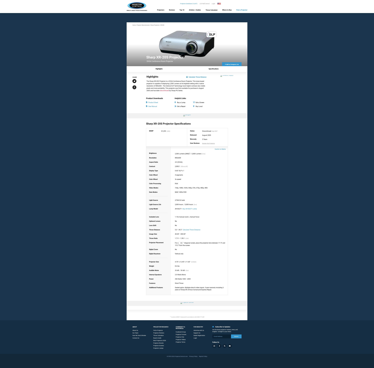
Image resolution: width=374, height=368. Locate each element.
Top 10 (182, 10)
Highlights (159, 69)
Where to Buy (227, 10)
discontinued (164, 91)
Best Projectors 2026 (159, 340)
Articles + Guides (195, 10)
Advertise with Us (199, 330)
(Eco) (203, 154)
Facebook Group (181, 332)
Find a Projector (241, 10)
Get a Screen (199, 102)
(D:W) (187, 238)
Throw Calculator (212, 10)
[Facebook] (219, 346)
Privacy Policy (193, 356)
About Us (135, 330)
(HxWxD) (193, 262)
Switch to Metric (220, 149)
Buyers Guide (157, 338)
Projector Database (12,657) (188, 3)
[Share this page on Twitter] (134, 81)
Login (213, 3)
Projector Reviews (158, 333)
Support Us (197, 333)
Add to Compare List (232, 64)
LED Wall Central (204, 3)
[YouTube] (230, 346)
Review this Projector (208, 143)
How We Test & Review (139, 335)
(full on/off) (184, 166)
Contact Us (135, 338)
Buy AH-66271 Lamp (190, 209)
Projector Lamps (158, 348)
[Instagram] (214, 346)
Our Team (135, 333)
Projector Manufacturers (143, 25)
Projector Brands (158, 343)
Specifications (214, 69)
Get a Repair (181, 106)
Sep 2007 (215, 131)
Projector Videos (181, 339)
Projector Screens (158, 345)
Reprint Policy (203, 356)
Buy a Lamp (181, 102)
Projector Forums (181, 334)
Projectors (160, 10)
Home (134, 25)
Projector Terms (180, 342)
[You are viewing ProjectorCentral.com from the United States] (220, 3)
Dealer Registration (199, 335)
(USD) (168, 131)
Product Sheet (153, 102)
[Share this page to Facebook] (134, 87)
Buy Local (198, 106)
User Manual (152, 106)
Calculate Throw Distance (197, 77)
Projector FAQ (180, 337)
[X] (225, 346)
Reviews (172, 10)
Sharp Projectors (155, 25)
